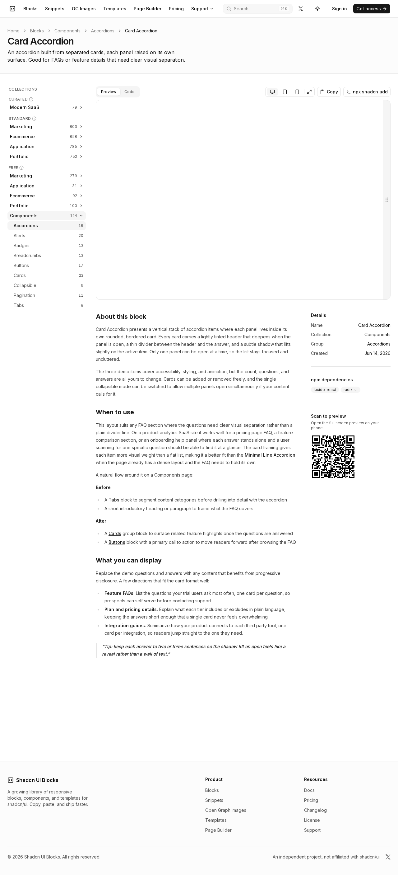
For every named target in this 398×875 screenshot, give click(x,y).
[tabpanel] (243, 200)
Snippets (54, 8)
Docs (309, 790)
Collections (23, 89)
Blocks (30, 8)
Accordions (102, 30)
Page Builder (147, 8)
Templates (114, 8)
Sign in (339, 8)
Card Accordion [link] (141, 30)
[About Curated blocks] (31, 99)
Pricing (176, 8)
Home (13, 30)
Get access (368, 8)
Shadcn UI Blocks (37, 780)
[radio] (272, 92)
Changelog (315, 810)
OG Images (84, 8)
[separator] (387, 200)
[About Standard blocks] (34, 118)
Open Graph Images (225, 810)
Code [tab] (129, 91)
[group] (285, 92)
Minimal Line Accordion (270, 455)
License (312, 820)
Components (67, 30)
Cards (115, 533)
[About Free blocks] (21, 168)
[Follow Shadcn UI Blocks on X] (300, 9)
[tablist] (118, 91)
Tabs (114, 499)
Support (199, 8)
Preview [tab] (108, 91)
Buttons (117, 542)
